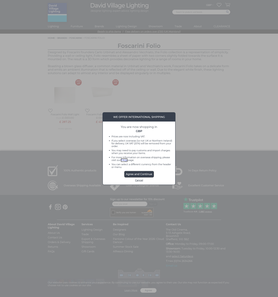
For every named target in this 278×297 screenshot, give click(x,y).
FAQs (124, 160)
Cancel (139, 180)
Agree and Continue (139, 174)
